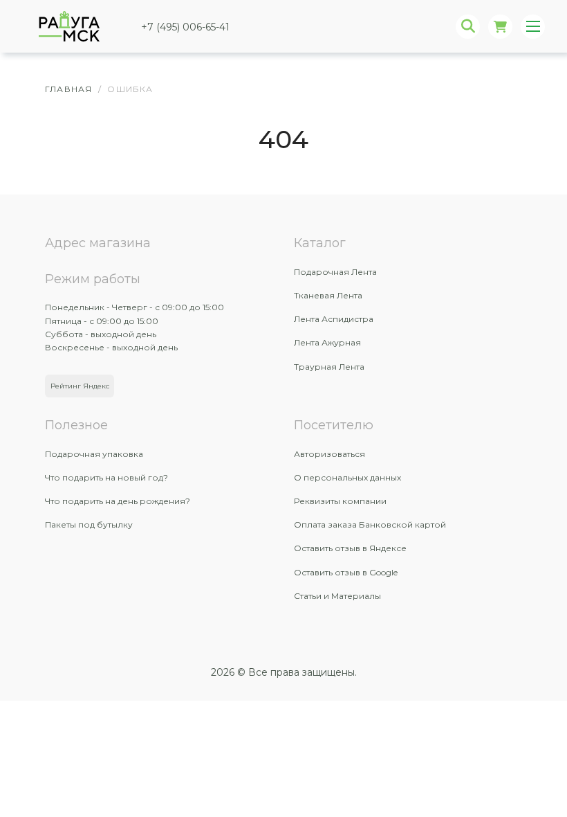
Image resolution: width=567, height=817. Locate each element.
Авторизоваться (329, 454)
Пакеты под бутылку (89, 524)
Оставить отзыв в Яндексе (350, 548)
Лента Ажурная (327, 342)
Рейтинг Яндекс (79, 385)
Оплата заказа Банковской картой (370, 524)
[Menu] (533, 27)
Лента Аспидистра (333, 319)
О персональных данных (347, 477)
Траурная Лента (329, 366)
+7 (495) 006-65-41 (185, 27)
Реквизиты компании (340, 501)
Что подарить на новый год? (106, 477)
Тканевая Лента (328, 295)
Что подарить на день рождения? (117, 501)
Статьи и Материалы (337, 596)
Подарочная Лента (335, 272)
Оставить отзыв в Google (346, 572)
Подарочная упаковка (94, 454)
